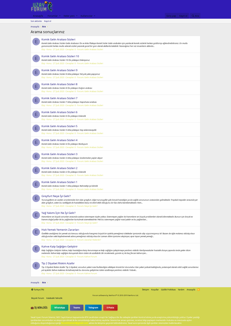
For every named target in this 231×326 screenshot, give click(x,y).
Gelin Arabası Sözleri (93, 49)
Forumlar (53, 15)
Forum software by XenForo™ (116, 295)
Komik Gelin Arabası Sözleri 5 (59, 126)
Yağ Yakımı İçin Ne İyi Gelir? (58, 213)
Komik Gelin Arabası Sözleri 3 (59, 154)
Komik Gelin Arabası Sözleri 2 (59, 168)
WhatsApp (59, 307)
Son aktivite (36, 21)
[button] (59, 16)
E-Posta (110, 307)
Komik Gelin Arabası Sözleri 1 (59, 182)
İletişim (145, 289)
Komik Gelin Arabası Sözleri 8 (59, 84)
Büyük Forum (37, 298)
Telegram (93, 307)
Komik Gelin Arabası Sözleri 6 (59, 112)
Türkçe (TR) (38, 289)
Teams (76, 307)
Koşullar (155, 289)
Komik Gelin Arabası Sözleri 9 (59, 70)
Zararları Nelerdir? (92, 239)
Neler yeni (69, 15)
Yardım (181, 289)
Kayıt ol (47, 21)
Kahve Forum (90, 256)
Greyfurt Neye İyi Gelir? (56, 196)
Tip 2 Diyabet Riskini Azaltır (58, 263)
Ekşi (43, 49)
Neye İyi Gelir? (91, 206)
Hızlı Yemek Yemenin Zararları (60, 229)
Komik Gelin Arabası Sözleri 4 (59, 140)
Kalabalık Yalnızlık (54, 298)
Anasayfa (38, 15)
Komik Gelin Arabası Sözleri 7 (59, 98)
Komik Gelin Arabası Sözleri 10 (60, 56)
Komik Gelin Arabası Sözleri (58, 39)
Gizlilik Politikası (168, 289)
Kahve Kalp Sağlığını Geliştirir (59, 246)
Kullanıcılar (87, 15)
